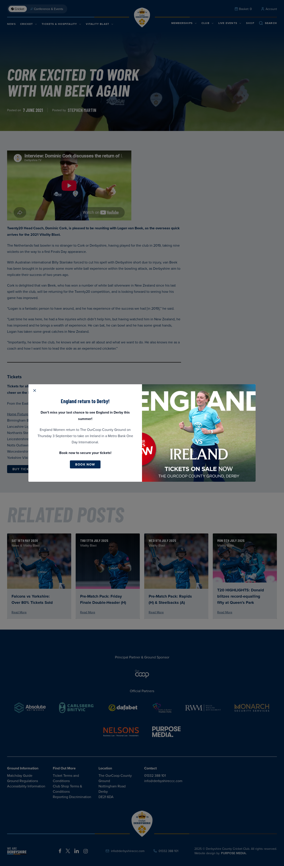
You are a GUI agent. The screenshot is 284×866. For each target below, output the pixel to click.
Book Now (85, 464)
